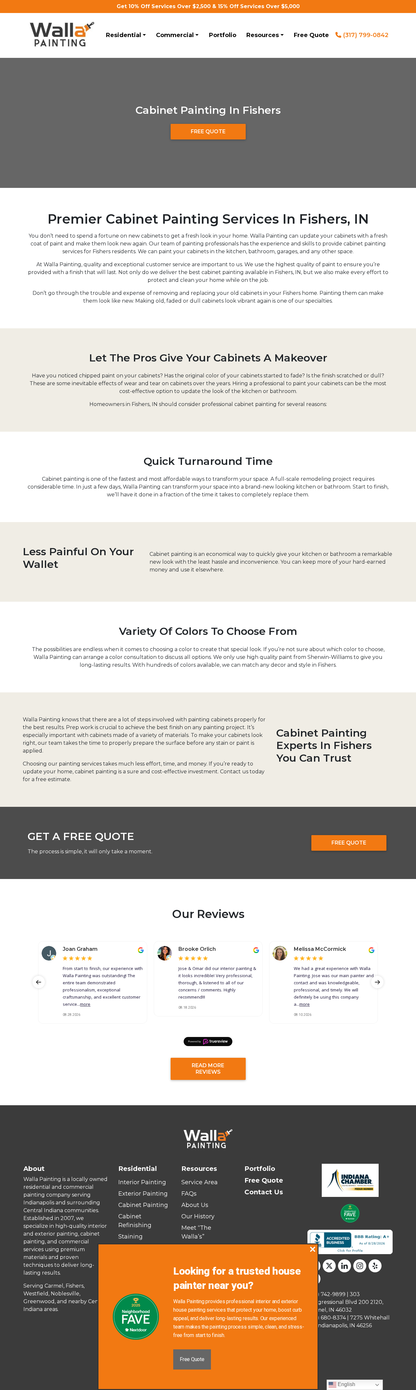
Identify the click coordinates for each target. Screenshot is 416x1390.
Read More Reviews (208, 1068)
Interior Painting (142, 1182)
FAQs (189, 1193)
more (85, 1004)
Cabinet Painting (143, 1205)
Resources (262, 35)
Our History (197, 1216)
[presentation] (38, 982)
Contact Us (263, 1192)
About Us (194, 1205)
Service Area (199, 1182)
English (345, 1384)
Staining (130, 1236)
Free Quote (311, 35)
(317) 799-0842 (364, 35)
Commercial (175, 35)
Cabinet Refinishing (134, 1221)
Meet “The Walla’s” (196, 1232)
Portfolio (222, 35)
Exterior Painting (143, 1193)
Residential (123, 35)
